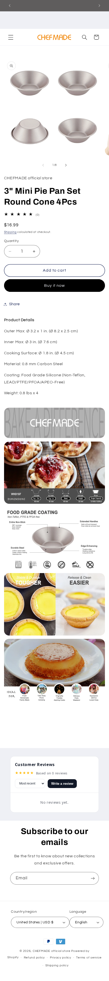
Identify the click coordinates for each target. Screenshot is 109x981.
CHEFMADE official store (51, 951)
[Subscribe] (93, 878)
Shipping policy (56, 965)
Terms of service (89, 957)
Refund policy (34, 957)
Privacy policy (60, 957)
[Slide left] (43, 165)
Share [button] (14, 304)
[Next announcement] (99, 5)
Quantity (11, 241)
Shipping (10, 232)
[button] (10, 37)
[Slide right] (65, 165)
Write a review (62, 784)
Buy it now (54, 286)
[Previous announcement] (9, 5)
